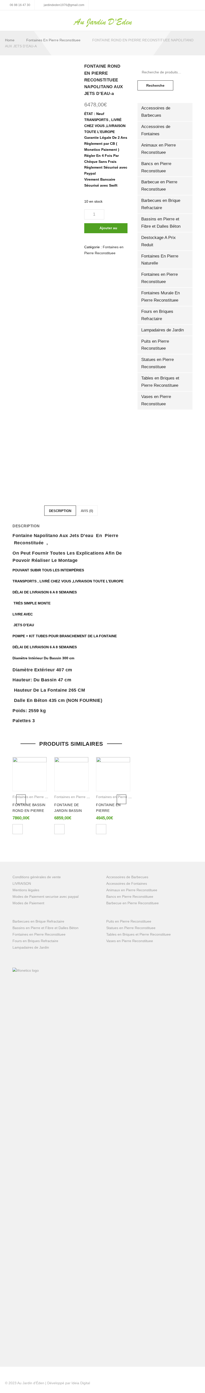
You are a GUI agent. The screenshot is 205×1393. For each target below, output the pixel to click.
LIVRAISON (21, 883)
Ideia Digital (81, 1383)
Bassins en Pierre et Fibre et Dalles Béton (160, 223)
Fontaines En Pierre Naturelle (159, 260)
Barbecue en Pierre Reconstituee (159, 186)
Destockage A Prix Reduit (158, 241)
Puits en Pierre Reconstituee (155, 345)
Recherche (155, 85)
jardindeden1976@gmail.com (64, 5)
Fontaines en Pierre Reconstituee (53, 40)
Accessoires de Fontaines (155, 130)
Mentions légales (25, 890)
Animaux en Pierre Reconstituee (158, 149)
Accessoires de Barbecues (155, 112)
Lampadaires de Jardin (162, 330)
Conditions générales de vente (36, 877)
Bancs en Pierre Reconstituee (156, 167)
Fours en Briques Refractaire (157, 315)
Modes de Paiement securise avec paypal (45, 897)
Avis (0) (87, 511)
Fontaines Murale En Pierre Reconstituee (160, 297)
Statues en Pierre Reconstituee (157, 363)
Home (10, 40)
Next (121, 799)
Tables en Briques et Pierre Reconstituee (160, 382)
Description (60, 511)
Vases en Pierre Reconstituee (156, 400)
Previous (21, 799)
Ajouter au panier (108, 229)
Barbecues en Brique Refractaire (160, 204)
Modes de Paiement (28, 903)
